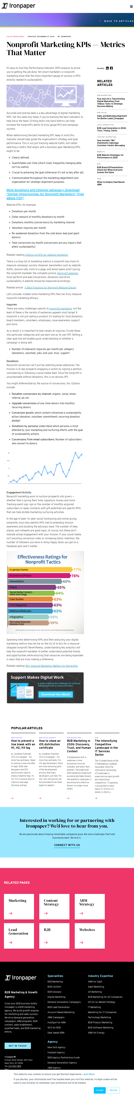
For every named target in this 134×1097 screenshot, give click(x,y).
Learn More (88, 1074)
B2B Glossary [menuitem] (54, 992)
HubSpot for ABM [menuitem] (57, 1022)
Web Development (47, 738)
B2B (96, 738)
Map (7, 1069)
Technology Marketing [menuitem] (99, 1017)
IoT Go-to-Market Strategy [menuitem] (101, 1002)
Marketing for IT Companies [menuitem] (102, 1012)
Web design (16, 738)
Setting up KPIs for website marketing (46, 255)
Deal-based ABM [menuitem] (56, 1032)
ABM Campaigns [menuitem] (56, 1017)
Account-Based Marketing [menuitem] (61, 1012)
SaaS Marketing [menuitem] (96, 986)
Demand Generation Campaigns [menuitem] (64, 1002)
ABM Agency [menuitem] (54, 1068)
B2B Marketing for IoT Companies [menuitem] (105, 997)
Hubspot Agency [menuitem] (56, 1052)
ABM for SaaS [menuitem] (95, 981)
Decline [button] (113, 1090)
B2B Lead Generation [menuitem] (59, 1007)
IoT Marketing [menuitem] (95, 992)
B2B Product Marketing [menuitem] (100, 1022)
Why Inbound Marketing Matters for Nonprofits (51, 666)
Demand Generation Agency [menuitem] (62, 1062)
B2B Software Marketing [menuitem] (100, 1027)
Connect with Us (67, 845)
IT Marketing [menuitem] (94, 1007)
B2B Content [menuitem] (54, 986)
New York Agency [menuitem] (56, 1047)
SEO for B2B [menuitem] (54, 1027)
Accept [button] (100, 1090)
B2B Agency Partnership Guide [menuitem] (64, 1057)
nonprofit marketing (60, 308)
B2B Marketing (74, 738)
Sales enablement (15, 37)
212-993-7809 (14, 1066)
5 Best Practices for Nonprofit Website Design (50, 288)
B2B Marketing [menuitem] (55, 981)
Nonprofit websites (67, 273)
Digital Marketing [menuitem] (56, 997)
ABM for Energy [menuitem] (96, 1032)
